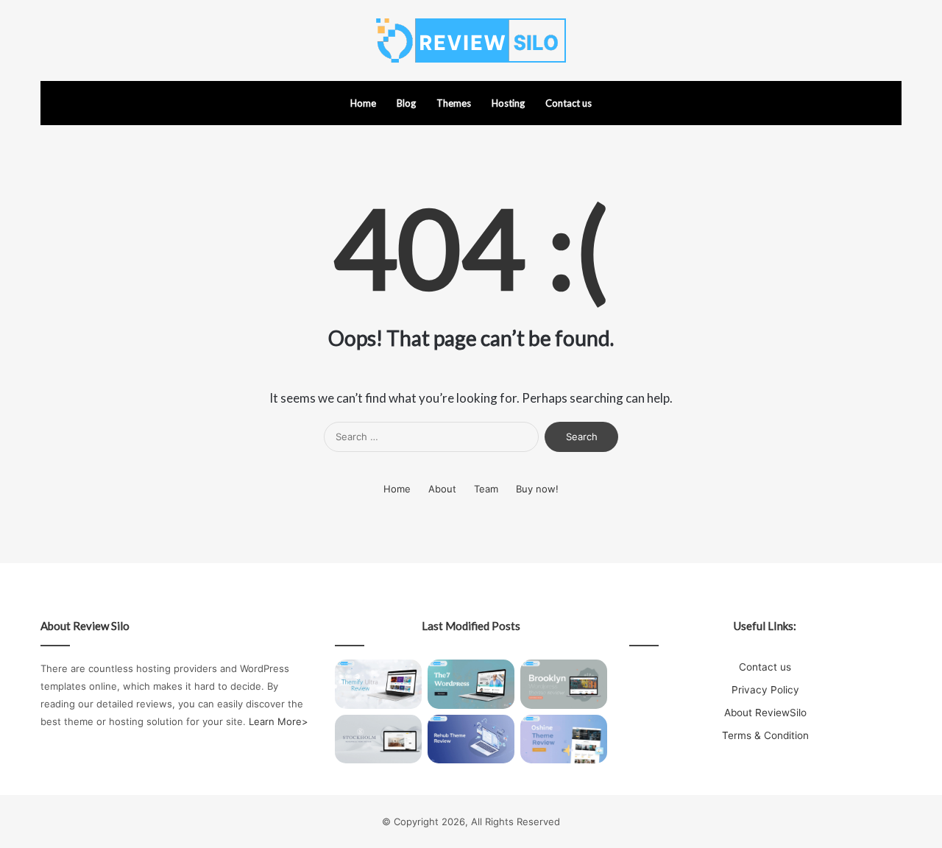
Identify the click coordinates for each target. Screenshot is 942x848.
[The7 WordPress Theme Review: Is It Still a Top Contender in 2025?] (471, 684)
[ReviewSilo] (471, 40)
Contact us (568, 103)
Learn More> (278, 721)
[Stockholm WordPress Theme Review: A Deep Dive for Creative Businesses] (378, 739)
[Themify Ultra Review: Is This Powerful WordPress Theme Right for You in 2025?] (378, 684)
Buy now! (537, 489)
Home (363, 103)
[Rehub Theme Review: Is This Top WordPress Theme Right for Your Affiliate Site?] (471, 739)
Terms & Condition (765, 735)
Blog (406, 103)
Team (486, 489)
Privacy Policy (765, 690)
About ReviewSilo (765, 712)
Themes (453, 103)
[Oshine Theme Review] (563, 739)
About (442, 489)
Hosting (508, 103)
